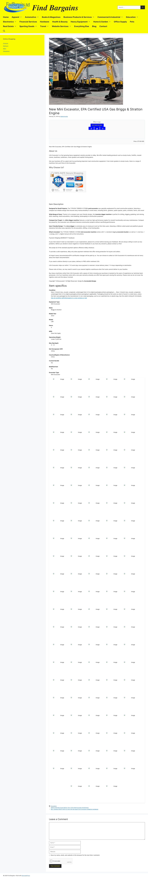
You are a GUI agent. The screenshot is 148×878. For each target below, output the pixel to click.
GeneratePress (26, 875)
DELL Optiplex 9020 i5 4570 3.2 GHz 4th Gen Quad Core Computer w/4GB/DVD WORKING (74, 809)
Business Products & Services (78, 17)
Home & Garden (100, 22)
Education (131, 17)
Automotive (30, 17)
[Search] (143, 7)
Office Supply (120, 22)
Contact (103, 26)
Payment (51, 238)
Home (6, 17)
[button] (4, 31)
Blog (94, 26)
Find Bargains (55, 7)
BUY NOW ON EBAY (97, 125)
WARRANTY (64, 238)
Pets (132, 22)
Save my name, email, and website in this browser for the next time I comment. (75, 855)
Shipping (57, 238)
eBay (4, 48)
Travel (43, 26)
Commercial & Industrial (109, 17)
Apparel (15, 17)
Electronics (8, 22)
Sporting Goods (27, 26)
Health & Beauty (60, 22)
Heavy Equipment (79, 22)
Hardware (44, 22)
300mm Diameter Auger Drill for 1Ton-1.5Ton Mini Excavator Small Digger (70, 807)
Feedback (71, 238)
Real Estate (8, 26)
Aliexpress (6, 51)
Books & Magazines (51, 17)
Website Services (60, 26)
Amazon (5, 43)
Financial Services (28, 22)
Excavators (54, 806)
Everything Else (81, 26)
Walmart (5, 46)
